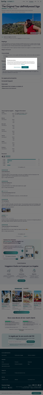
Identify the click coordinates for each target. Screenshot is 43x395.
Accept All (25, 67)
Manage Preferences (17, 67)
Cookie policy (23, 64)
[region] (21, 64)
